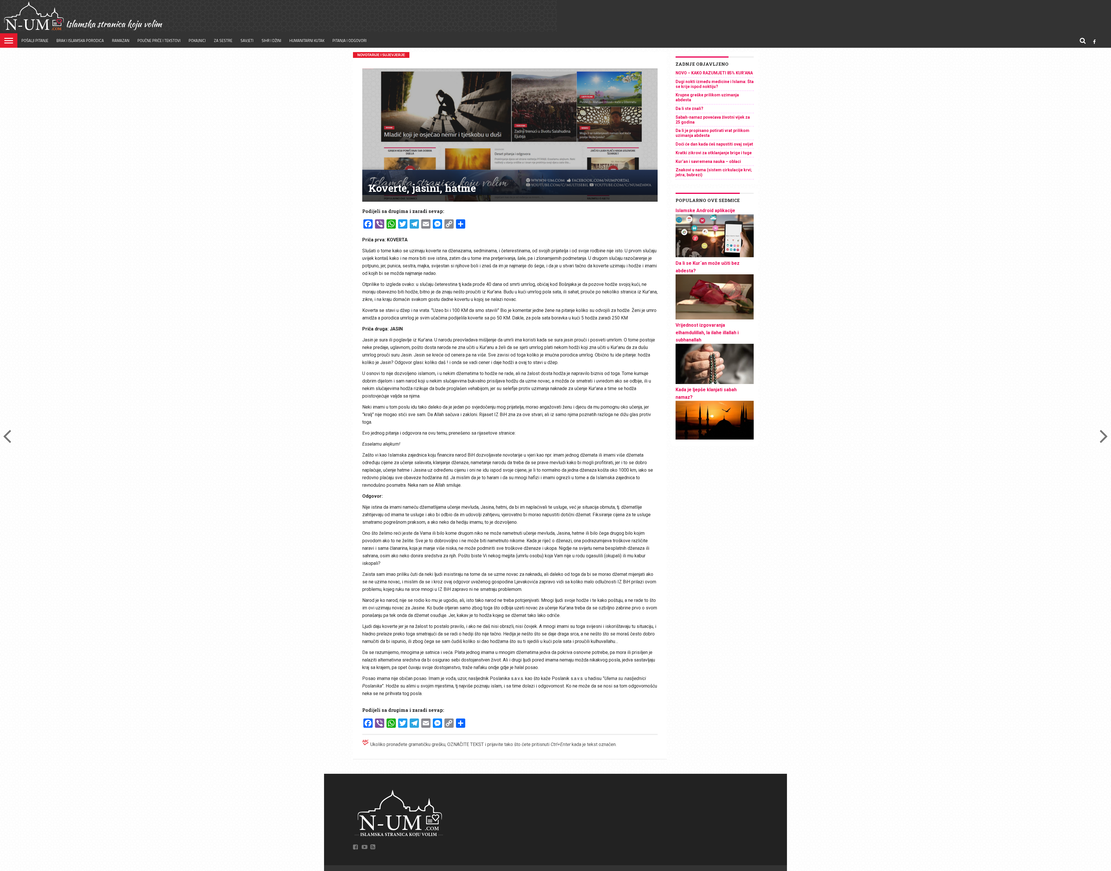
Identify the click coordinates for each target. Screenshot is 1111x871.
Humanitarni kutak (306, 40)
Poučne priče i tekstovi (159, 40)
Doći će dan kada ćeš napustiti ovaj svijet (714, 144)
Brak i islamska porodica (80, 40)
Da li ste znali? (689, 108)
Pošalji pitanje (34, 40)
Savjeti (246, 40)
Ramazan (120, 40)
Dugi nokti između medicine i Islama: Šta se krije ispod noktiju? (715, 84)
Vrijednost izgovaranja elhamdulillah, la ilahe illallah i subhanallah (707, 332)
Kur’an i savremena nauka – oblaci (708, 161)
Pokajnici (197, 40)
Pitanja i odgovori (349, 40)
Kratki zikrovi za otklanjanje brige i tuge (714, 152)
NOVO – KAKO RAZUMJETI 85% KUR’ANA (714, 73)
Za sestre (223, 40)
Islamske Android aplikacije (705, 210)
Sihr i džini (271, 40)
